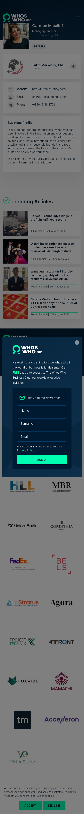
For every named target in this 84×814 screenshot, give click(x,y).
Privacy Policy (25, 450)
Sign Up (42, 459)
